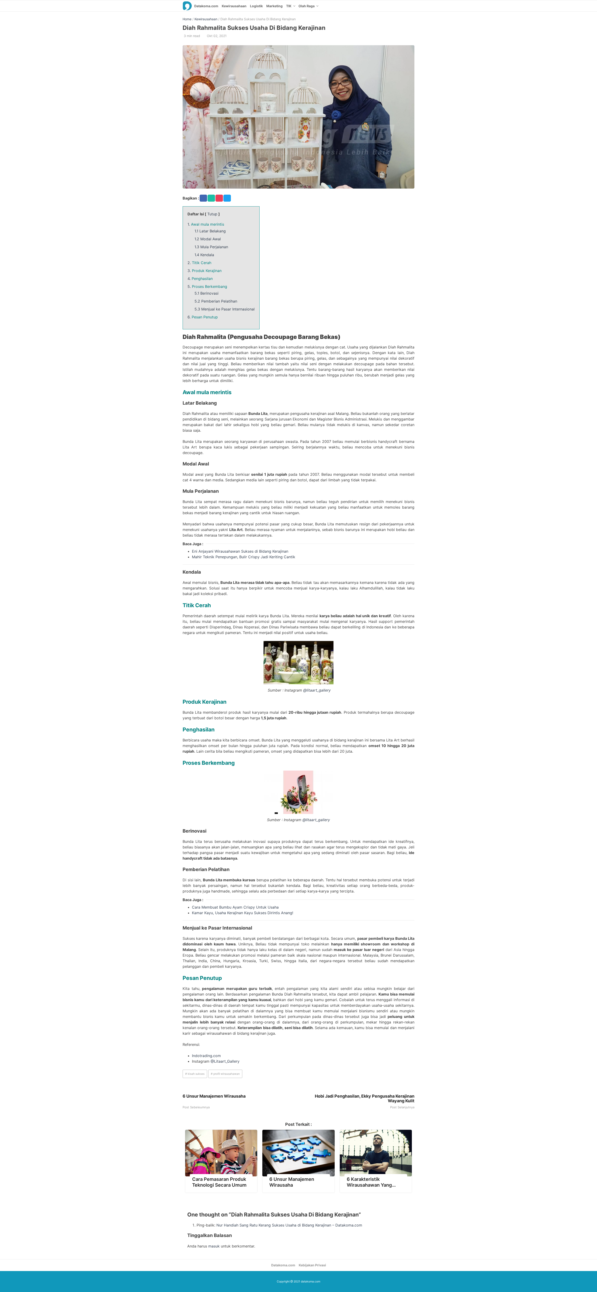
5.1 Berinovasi (206, 293)
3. (204, 270)
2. (199, 262)
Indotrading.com (206, 1055)
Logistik (256, 6)
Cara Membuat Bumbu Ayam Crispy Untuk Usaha (235, 907)
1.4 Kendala (204, 254)
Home (187, 19)
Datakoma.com (206, 6)
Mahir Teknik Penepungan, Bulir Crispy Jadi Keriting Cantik (243, 557)
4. (200, 278)
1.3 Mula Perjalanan (211, 247)
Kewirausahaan (234, 6)
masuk (214, 1246)
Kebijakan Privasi (312, 1265)
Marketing (274, 6)
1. (205, 224)
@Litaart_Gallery (225, 1061)
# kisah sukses (195, 1073)
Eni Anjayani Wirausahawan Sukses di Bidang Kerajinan (240, 551)
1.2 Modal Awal (207, 239)
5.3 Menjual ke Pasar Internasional (224, 309)
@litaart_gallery (317, 690)
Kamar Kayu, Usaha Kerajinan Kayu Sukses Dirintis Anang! (242, 912)
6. (202, 317)
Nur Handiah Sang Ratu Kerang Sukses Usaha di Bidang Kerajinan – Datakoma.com (289, 1225)
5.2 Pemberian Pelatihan (215, 301)
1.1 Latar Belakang (210, 231)
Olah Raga (306, 6)
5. (207, 286)
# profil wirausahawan (225, 1073)
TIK (289, 6)
